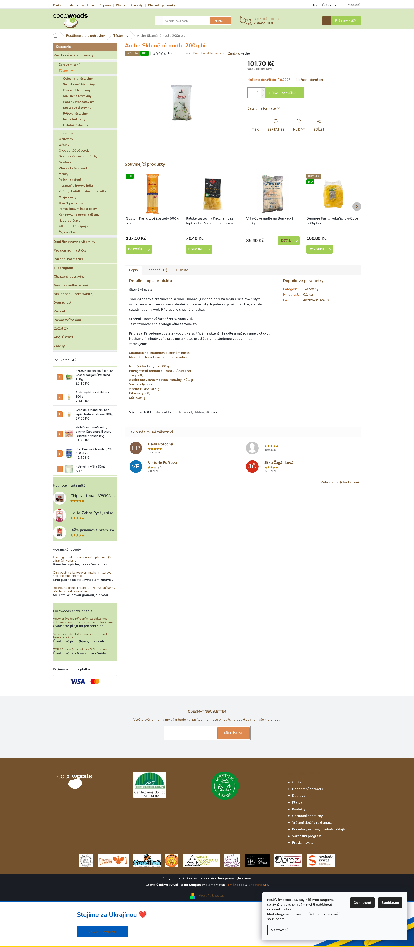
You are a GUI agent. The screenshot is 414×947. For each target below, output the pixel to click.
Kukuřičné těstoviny (77, 96)
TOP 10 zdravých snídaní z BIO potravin (80, 649)
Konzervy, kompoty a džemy (79, 215)
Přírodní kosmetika (69, 259)
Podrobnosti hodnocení (208, 53)
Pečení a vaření (70, 180)
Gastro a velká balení (71, 285)
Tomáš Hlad (235, 885)
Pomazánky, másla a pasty (78, 209)
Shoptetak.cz (258, 885)
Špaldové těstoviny (77, 108)
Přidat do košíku (282, 93)
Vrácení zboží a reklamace (312, 822)
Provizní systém (304, 842)
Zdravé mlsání (69, 65)
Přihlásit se (233, 733)
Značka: (239, 53)
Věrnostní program (306, 836)
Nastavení (279, 930)
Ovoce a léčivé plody (74, 150)
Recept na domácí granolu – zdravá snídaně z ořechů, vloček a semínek (84, 589)
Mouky (63, 174)
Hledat (220, 21)
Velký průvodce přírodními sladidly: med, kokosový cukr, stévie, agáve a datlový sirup (83, 620)
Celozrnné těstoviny (78, 79)
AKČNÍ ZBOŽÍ (64, 337)
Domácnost (63, 302)
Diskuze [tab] (182, 270)
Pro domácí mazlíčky (70, 250)
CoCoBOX (61, 329)
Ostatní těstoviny (75, 125)
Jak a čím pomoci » (102, 931)
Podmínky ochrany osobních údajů (318, 829)
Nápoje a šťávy (69, 220)
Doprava (105, 5)
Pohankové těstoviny (78, 102)
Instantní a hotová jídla (76, 185)
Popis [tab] (133, 270)
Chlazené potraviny (69, 276)
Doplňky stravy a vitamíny (74, 242)
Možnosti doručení (309, 80)
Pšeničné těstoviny (76, 90)
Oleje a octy (67, 197)
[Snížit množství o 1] (263, 95)
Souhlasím (390, 902)
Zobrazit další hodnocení (340, 482)
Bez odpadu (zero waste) (73, 294)
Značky (59, 346)
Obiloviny (66, 139)
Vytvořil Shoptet (211, 896)
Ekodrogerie (63, 268)
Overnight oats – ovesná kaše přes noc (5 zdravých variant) (82, 558)
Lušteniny (66, 133)
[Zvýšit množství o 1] (263, 90)
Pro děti (60, 311)
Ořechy (64, 145)
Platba (120, 5)
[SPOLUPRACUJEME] (113, 860)
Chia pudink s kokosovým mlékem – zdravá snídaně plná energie (82, 574)
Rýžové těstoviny (75, 114)
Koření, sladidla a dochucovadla (82, 191)
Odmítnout (362, 902)
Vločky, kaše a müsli (73, 168)
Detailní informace (261, 108)
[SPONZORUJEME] (171, 860)
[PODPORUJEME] (86, 860)
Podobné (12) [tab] (156, 270)
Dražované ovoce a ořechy (78, 156)
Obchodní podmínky (161, 5)
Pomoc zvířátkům (67, 320)
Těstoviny (66, 70)
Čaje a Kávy (67, 232)
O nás (57, 5)
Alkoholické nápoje (73, 226)
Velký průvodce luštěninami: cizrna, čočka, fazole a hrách (81, 635)
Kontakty (136, 5)
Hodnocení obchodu (80, 5)
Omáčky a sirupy (71, 203)
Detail (286, 241)
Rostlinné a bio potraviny (73, 55)
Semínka (65, 162)
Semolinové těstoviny (79, 84)
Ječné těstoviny (74, 119)
